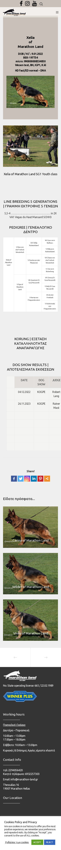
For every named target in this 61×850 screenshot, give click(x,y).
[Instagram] (27, 3)
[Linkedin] (34, 479)
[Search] (41, 4)
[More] (47, 479)
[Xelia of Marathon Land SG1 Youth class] (30, 146)
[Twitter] (21, 479)
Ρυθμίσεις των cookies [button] (17, 842)
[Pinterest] (40, 479)
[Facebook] (21, 3)
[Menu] (56, 12)
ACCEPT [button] (37, 842)
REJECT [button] (49, 842)
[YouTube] (34, 3)
